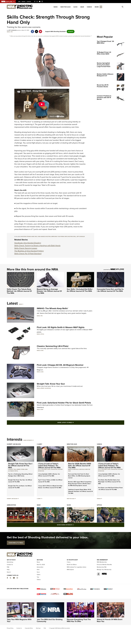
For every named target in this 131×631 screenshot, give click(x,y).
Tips (11, 32)
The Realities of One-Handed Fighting (29, 251)
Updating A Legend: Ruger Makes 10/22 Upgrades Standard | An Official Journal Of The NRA (80, 491)
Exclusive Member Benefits (104, 565)
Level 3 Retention (52, 469)
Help (8, 570)
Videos (89, 7)
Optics (42, 334)
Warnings (38, 628)
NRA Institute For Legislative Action (76, 567)
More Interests (27, 440)
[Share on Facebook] (32, 30)
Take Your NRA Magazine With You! (19, 620)
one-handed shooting (44, 236)
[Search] (122, 7)
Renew (23, 1)
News (56, 7)
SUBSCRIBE (16, 543)
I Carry (39, 444)
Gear (82, 7)
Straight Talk (12, 469)
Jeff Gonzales (81, 236)
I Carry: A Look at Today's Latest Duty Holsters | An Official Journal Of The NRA (49, 465)
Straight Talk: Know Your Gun (51, 383)
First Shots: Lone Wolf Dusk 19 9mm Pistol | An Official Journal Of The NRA (110, 488)
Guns (75, 7)
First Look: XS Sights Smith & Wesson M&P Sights (60, 327)
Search (9, 572)
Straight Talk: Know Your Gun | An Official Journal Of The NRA (20, 465)
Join (19, 1)
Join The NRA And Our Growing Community (49, 620)
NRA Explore (70, 570)
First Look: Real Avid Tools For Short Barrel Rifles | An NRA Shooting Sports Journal (79, 476)
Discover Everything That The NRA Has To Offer (79, 620)
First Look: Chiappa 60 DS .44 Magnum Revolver (60, 365)
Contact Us (10, 565)
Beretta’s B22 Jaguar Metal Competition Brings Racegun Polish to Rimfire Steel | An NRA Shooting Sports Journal (79, 483)
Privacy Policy (10, 628)
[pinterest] (40, 30)
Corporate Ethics (29, 628)
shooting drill (71, 236)
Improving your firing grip (59, 236)
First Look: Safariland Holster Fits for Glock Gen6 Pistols (64, 402)
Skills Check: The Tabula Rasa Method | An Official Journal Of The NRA (19, 291)
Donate (29, 1)
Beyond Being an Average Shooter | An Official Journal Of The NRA (49, 291)
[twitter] (36, 30)
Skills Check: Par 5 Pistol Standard (27, 253)
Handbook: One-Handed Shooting (27, 242)
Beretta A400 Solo (73, 469)
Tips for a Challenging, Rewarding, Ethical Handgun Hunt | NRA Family (20, 475)
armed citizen (21, 469)
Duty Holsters (42, 469)
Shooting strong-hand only (29, 236)
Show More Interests (75, 525)
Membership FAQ (101, 567)
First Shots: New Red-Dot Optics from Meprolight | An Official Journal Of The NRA (109, 482)
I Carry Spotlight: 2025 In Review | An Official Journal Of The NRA (49, 475)
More (20, 304)
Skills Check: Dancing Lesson (25, 248)
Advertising (10, 562)
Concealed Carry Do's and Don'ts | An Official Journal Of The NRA (110, 290)
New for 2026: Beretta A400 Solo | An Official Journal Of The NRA (79, 465)
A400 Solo (82, 469)
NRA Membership (102, 562)
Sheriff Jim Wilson (45, 388)
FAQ (8, 567)
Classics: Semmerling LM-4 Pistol (52, 346)
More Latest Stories (72, 422)
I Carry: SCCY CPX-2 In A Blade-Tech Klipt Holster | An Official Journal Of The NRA (50, 487)
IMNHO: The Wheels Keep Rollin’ (52, 308)
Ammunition (11, 505)
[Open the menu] (101, 7)
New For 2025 (65, 7)
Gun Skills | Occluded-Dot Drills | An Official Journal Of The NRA (80, 290)
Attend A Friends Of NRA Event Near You (109, 620)
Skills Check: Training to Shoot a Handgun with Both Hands (37, 245)
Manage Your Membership (104, 570)
